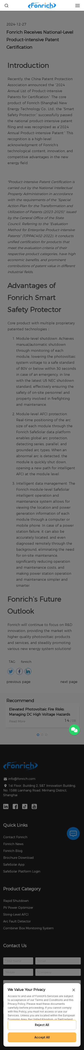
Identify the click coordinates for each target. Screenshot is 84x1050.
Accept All (42, 1037)
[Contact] (74, 729)
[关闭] (73, 990)
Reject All (42, 1025)
